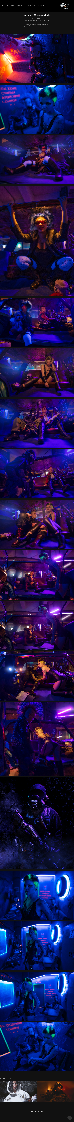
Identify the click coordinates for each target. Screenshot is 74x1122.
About (12, 6)
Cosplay (20, 6)
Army (34, 6)
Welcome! (5, 6)
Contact (41, 6)
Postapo (28, 6)
